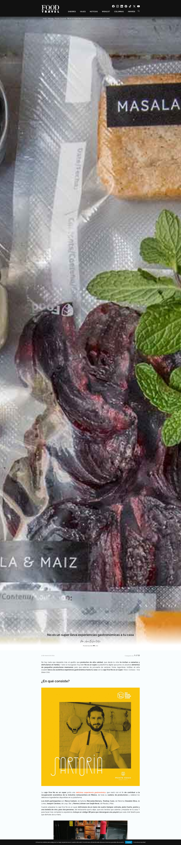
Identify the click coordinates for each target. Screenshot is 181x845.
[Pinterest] (126, 6)
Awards (131, 12)
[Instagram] (117, 6)
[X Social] (134, 6)
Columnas (119, 12)
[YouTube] (138, 6)
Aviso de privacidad (139, 842)
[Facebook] (113, 6)
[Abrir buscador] (139, 11)
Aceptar (128, 842)
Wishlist (106, 12)
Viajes (83, 12)
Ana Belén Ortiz (93, 642)
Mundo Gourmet (60, 18)
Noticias (94, 12)
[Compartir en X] (135, 656)
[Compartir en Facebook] (137, 656)
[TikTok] (130, 6)
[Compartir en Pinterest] (139, 656)
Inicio (45, 18)
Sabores (72, 12)
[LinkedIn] (121, 6)
